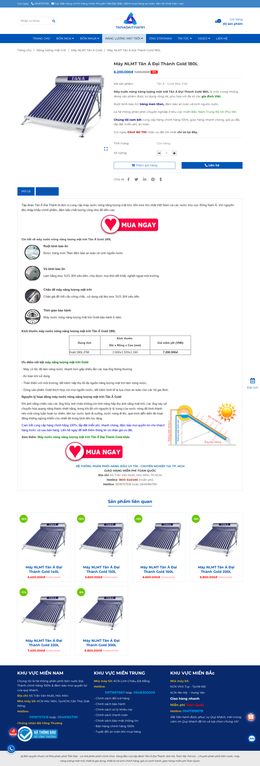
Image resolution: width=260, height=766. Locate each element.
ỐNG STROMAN (160, 38)
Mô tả (26, 191)
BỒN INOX (64, 38)
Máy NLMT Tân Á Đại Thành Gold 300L (101, 643)
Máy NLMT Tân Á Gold (86, 50)
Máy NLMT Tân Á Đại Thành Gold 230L (44, 643)
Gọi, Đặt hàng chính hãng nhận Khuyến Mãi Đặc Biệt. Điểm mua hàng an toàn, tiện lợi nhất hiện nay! (119, 3)
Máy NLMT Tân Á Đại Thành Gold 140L (44, 569)
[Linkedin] (144, 179)
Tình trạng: (122, 143)
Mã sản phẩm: (124, 84)
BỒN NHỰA (88, 38)
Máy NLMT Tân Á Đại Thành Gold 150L (101, 569)
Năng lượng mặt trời (51, 50)
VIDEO (203, 38)
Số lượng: (121, 153)
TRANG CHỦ (41, 38)
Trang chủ (24, 50)
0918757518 (42, 3)
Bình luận (47, 191)
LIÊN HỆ (222, 38)
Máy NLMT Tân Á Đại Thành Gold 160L (158, 569)
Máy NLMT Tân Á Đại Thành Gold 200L (216, 569)
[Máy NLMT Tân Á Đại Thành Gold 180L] (130, 21)
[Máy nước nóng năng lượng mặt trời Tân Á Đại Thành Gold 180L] (62, 105)
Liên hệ (213, 165)
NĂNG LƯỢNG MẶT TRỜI (123, 38)
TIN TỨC (184, 38)
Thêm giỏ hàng (146, 165)
